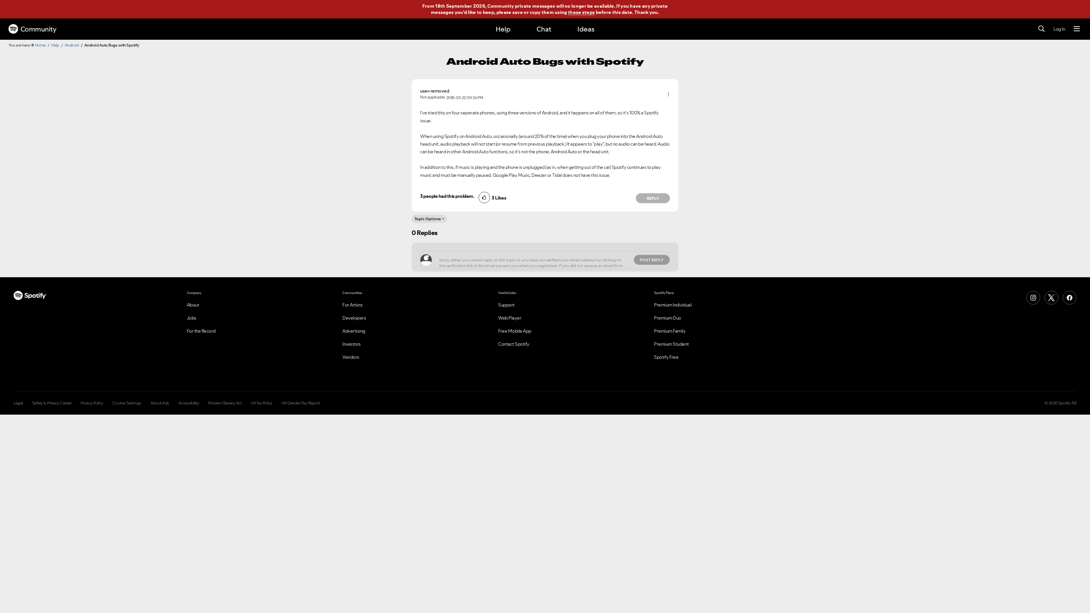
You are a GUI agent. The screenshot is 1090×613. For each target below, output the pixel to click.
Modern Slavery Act (225, 403)
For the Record (201, 331)
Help (503, 29)
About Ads (159, 403)
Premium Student (671, 344)
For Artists (352, 305)
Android (72, 45)
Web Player (509, 318)
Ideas (585, 29)
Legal (18, 403)
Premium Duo (667, 318)
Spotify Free (666, 357)
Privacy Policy (92, 403)
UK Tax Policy (261, 403)
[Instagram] (1033, 298)
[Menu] (1076, 29)
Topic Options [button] (427, 219)
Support (506, 305)
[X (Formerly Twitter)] (1051, 298)
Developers (354, 318)
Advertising (353, 331)
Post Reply (652, 260)
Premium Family (670, 331)
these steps (581, 12)
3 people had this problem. (447, 196)
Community (38, 29)
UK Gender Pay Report (301, 403)
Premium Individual (672, 305)
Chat (543, 29)
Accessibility (188, 403)
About (193, 305)
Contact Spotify (513, 344)
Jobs (191, 318)
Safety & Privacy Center (52, 403)
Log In (1059, 29)
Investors (351, 344)
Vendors (350, 357)
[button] (668, 94)
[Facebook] (1069, 298)
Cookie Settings (126, 403)
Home (40, 45)
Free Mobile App (514, 331)
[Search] (1041, 29)
